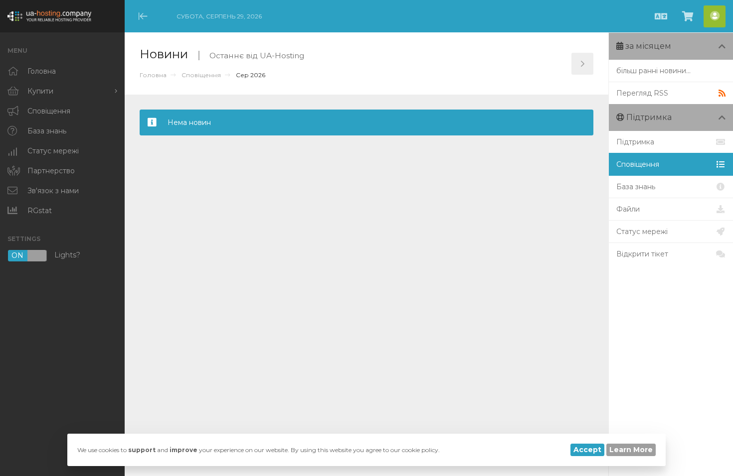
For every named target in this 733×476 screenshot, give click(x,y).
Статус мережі (642, 231)
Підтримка (635, 141)
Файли (628, 209)
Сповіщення (201, 75)
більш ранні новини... (653, 70)
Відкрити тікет (642, 253)
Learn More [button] (631, 449)
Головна (153, 75)
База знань (635, 186)
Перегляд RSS (642, 93)
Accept (587, 449)
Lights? (45, 255)
